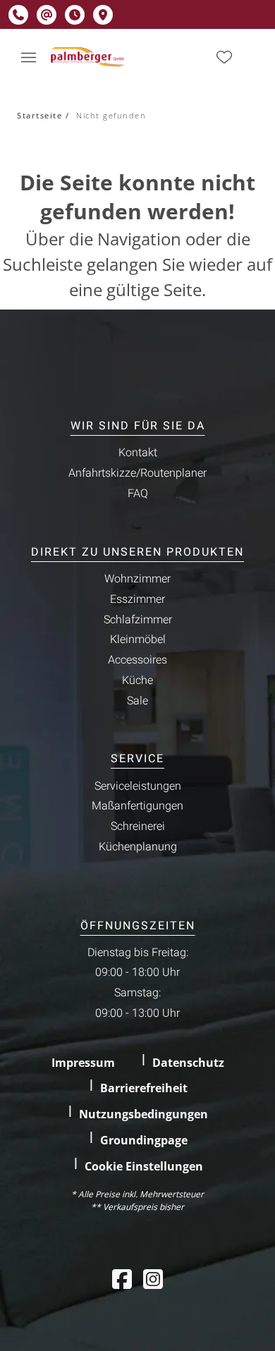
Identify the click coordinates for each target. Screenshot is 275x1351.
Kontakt (137, 452)
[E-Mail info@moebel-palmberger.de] (46, 15)
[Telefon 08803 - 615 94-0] (18, 15)
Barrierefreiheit (144, 1088)
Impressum (83, 1062)
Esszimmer (137, 599)
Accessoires (137, 660)
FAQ (138, 493)
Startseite (39, 115)
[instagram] (153, 1279)
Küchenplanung (138, 846)
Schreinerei (138, 826)
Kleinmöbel (138, 639)
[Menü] (28, 57)
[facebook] (122, 1279)
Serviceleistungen (137, 786)
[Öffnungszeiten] (75, 15)
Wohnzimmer (137, 578)
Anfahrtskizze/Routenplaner (137, 473)
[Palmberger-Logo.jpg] (88, 57)
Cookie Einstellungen (144, 1166)
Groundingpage (144, 1140)
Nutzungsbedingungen (143, 1114)
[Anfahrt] (103, 15)
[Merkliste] (224, 57)
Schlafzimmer (138, 619)
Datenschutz (188, 1062)
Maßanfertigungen (137, 805)
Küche (137, 680)
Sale (137, 700)
